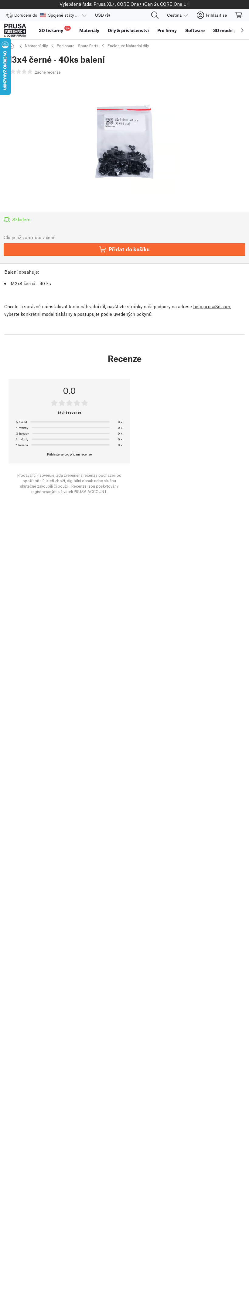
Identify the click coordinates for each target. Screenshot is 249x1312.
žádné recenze (48, 72)
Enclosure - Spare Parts (77, 45)
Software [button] (195, 30)
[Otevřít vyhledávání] (155, 15)
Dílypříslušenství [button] (128, 30)
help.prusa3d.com (211, 306)
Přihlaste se (55, 454)
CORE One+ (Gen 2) (137, 4)
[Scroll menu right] (242, 30)
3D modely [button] (224, 30)
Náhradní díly (36, 45)
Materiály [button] (89, 30)
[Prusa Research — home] (15, 30)
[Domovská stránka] (12, 45)
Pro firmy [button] (167, 30)
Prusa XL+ (104, 4)
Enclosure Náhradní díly (128, 45)
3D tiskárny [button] (54, 29)
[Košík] (239, 15)
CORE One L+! (174, 4)
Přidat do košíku (129, 248)
